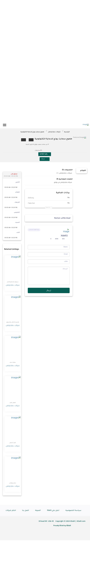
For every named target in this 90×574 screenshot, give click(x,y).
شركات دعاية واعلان (54, 132)
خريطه (43, 159)
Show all (48, 207)
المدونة (38, 511)
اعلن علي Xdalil (53, 511)
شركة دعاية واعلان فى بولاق (63, 182)
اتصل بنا (25, 511)
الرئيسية (67, 132)
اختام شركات (11, 511)
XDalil (68, 525)
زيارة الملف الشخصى (34, 229)
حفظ (31, 140)
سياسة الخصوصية (73, 511)
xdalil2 (64, 235)
